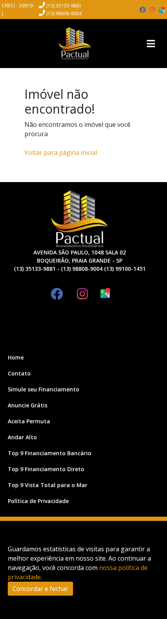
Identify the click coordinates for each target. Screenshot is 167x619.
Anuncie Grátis (27, 405)
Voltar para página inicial (60, 152)
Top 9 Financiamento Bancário (49, 453)
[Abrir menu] (150, 43)
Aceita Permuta (29, 421)
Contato (19, 373)
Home (16, 357)
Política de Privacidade (38, 501)
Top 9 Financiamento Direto (46, 469)
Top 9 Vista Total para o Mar (47, 485)
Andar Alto (22, 437)
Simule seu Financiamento (43, 389)
